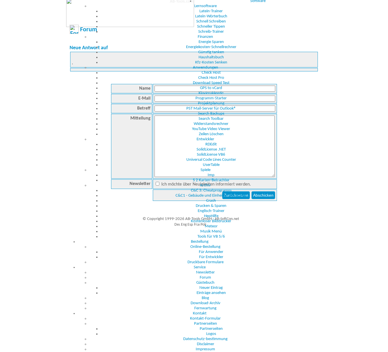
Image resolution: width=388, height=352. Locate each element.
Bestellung (199, 242)
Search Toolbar (211, 119)
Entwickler (205, 139)
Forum (205, 277)
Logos (211, 334)
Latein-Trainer (211, 11)
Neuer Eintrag (211, 288)
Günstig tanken (211, 52)
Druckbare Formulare (205, 262)
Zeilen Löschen (211, 134)
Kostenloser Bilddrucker (211, 221)
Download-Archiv (205, 303)
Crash (211, 201)
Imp (211, 175)
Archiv (205, 185)
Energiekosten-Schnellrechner (211, 47)
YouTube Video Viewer (211, 129)
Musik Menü (211, 231)
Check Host (211, 73)
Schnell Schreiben (211, 21)
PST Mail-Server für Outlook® (211, 108)
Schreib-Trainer (211, 32)
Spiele (205, 170)
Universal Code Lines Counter (211, 160)
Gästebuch (205, 283)
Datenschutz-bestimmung (205, 339)
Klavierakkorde (211, 93)
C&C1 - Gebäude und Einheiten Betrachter (211, 196)
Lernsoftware (205, 6)
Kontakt (199, 313)
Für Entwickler (211, 257)
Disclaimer (205, 344)
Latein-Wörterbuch (211, 16)
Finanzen (205, 37)
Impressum (205, 349)
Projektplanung (211, 103)
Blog (205, 298)
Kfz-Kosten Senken (211, 62)
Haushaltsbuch (211, 57)
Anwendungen (205, 67)
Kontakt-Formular (205, 318)
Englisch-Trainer (211, 211)
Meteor (211, 226)
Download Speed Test (211, 83)
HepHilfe (211, 216)
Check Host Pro (211, 78)
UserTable (211, 165)
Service (200, 267)
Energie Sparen (211, 42)
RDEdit (211, 144)
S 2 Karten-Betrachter (211, 180)
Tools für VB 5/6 (211, 236)
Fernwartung (205, 308)
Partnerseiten (205, 324)
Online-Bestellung (205, 247)
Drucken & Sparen (211, 206)
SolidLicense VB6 (211, 155)
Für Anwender (211, 252)
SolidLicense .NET (211, 149)
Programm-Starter (211, 98)
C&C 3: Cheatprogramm (211, 190)
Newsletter (205, 272)
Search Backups (211, 114)
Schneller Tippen (211, 26)
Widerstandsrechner (211, 124)
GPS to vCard (211, 88)
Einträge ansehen (211, 293)
